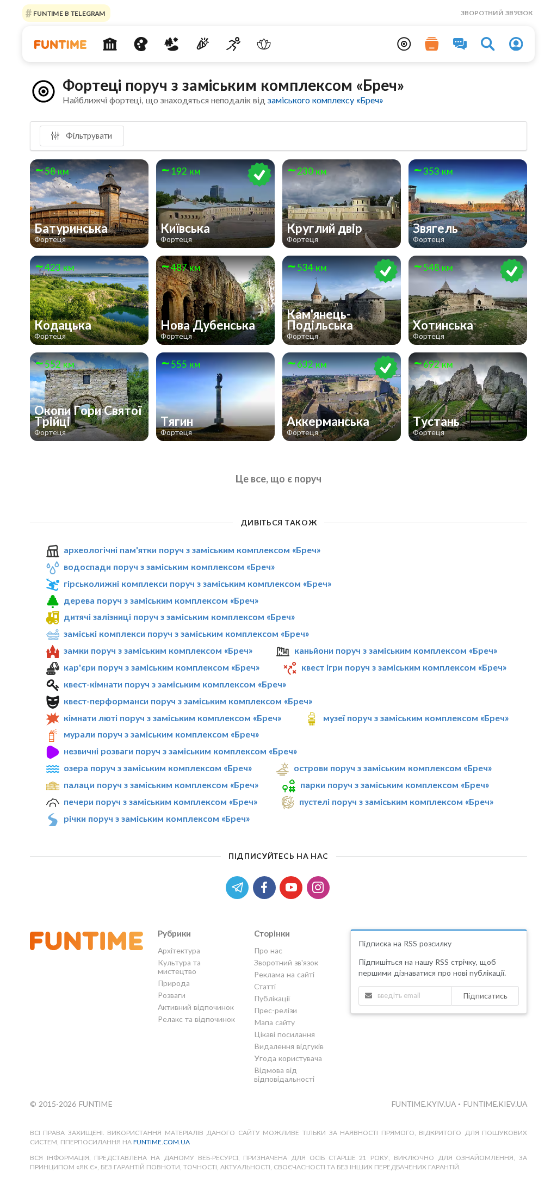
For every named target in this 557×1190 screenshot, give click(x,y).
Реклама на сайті (284, 974)
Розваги (171, 995)
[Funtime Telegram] (239, 886)
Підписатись (485, 995)
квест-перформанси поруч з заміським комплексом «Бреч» (188, 701)
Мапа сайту (274, 1022)
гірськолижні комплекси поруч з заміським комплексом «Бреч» (197, 583)
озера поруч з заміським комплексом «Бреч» (158, 768)
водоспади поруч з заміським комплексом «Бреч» (169, 566)
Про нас (268, 950)
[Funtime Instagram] (319, 886)
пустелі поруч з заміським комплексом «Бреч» (396, 801)
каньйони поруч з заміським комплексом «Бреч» (395, 650)
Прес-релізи (275, 1010)
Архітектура (179, 950)
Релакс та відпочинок (196, 1019)
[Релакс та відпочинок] (264, 44)
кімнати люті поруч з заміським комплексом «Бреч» (172, 717)
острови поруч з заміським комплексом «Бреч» (393, 768)
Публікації (272, 998)
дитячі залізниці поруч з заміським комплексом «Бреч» (179, 617)
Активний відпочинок (196, 1007)
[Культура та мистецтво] (140, 44)
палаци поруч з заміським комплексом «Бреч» (161, 784)
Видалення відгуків (289, 1046)
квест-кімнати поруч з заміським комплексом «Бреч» (175, 684)
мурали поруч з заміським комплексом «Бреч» (161, 734)
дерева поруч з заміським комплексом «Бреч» (161, 600)
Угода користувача (288, 1058)
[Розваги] (202, 44)
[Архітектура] (109, 44)
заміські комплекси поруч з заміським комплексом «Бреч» (186, 633)
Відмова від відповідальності (284, 1074)
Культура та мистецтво (179, 967)
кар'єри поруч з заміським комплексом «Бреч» (161, 667)
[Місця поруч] (404, 44)
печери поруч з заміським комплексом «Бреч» (160, 801)
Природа (174, 983)
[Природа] (171, 44)
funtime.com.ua (161, 1142)
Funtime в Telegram (69, 13)
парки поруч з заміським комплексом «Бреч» (394, 784)
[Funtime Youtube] (293, 886)
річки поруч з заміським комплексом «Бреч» (157, 818)
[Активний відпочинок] (233, 44)
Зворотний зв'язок (497, 13)
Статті (265, 986)
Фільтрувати (88, 135)
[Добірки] (431, 44)
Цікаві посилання (284, 1034)
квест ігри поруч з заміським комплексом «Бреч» (403, 667)
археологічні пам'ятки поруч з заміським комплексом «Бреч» (192, 549)
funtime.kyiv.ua (424, 1103)
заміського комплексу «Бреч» (325, 100)
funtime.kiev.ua (495, 1103)
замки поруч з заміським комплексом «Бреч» (158, 650)
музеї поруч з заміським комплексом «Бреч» (416, 717)
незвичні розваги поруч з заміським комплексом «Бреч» (180, 751)
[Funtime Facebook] (266, 886)
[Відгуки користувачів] (460, 44)
